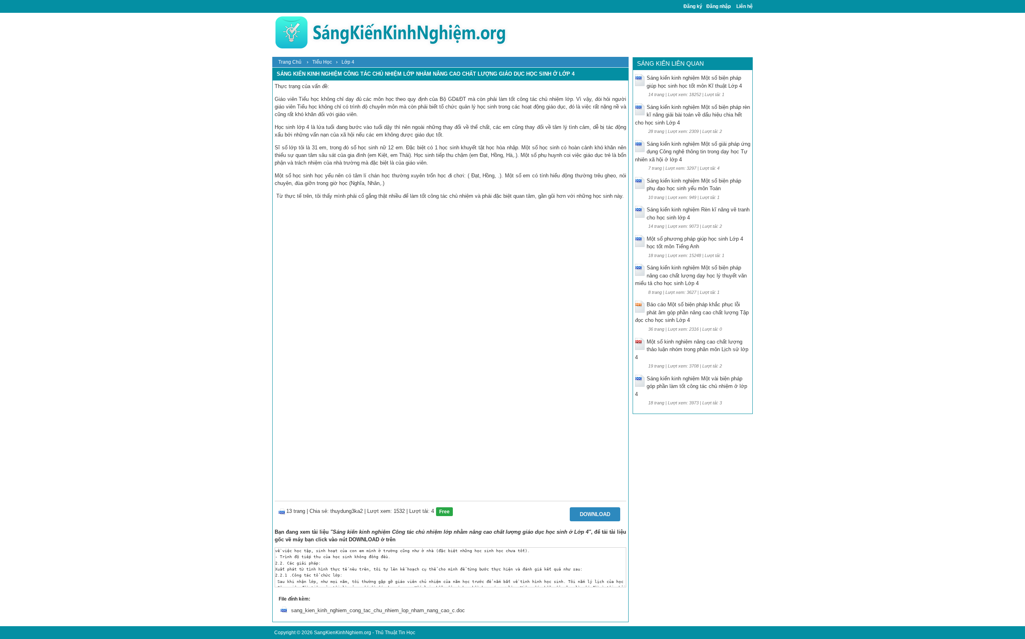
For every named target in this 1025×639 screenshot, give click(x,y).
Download (595, 514)
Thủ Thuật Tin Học (395, 632)
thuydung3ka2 (346, 511)
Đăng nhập (718, 6)
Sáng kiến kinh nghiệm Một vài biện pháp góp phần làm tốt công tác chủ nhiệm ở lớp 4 (691, 386)
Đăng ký (692, 6)
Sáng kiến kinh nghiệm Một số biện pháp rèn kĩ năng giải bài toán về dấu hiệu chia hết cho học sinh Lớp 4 (692, 115)
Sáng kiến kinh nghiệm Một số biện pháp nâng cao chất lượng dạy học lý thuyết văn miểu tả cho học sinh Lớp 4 (691, 275)
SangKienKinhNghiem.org (342, 632)
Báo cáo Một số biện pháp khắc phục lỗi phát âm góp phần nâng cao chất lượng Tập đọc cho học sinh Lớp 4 (692, 312)
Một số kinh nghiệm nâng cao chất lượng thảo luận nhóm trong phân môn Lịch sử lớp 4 (691, 349)
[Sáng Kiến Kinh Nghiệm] (390, 32)
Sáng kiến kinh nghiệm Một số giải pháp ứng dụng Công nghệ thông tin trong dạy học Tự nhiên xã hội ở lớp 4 (692, 152)
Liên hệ (744, 6)
